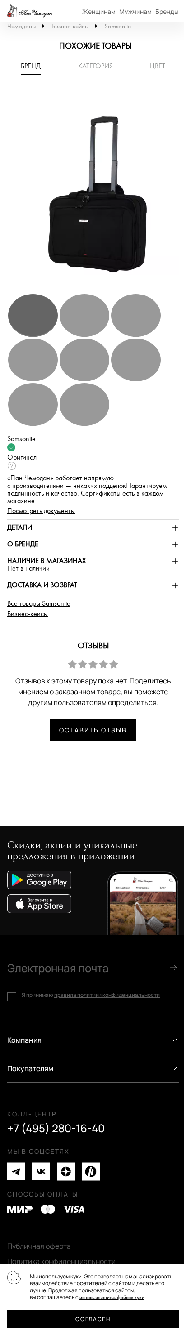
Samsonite (117, 26)
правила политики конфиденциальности (107, 995)
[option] (93, 198)
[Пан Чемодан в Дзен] (66, 1171)
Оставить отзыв (93, 730)
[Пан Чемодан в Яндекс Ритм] (91, 1171)
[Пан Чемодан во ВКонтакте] (41, 1171)
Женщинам (99, 11)
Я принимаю (91, 995)
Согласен (92, 1319)
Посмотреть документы (41, 511)
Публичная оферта (39, 1246)
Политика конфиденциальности (61, 1261)
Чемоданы (21, 26)
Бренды (167, 11)
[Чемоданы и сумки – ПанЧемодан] (29, 11)
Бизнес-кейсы (69, 26)
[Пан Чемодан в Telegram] (16, 1171)
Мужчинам (135, 11)
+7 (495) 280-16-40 (56, 1128)
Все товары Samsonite (38, 603)
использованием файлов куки (111, 1297)
